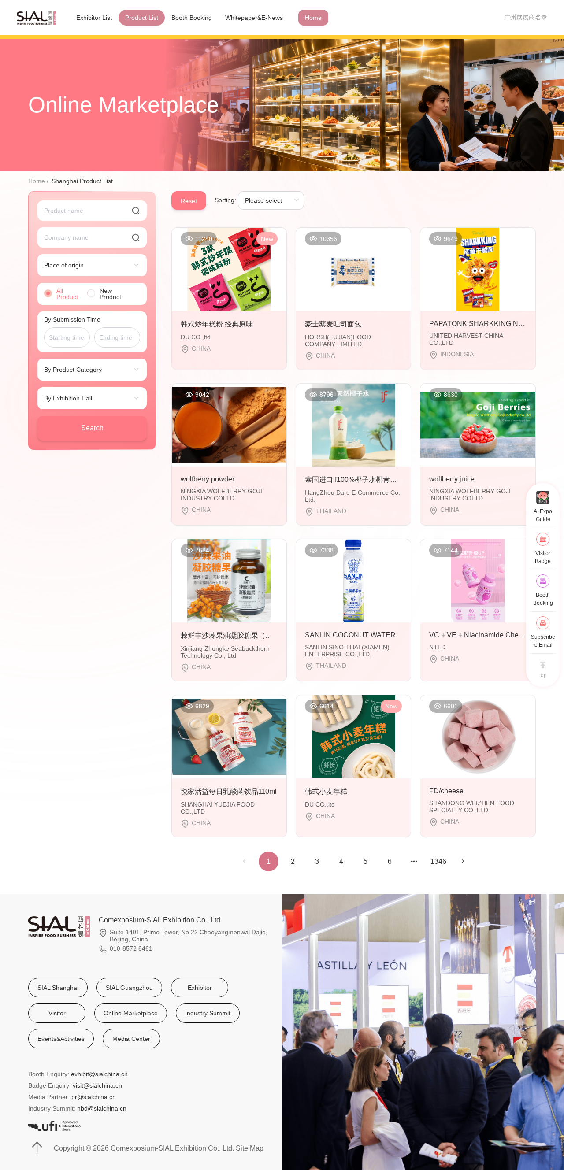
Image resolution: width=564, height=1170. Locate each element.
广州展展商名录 (525, 17)
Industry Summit (207, 1013)
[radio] (63, 294)
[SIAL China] (36, 17)
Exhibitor (200, 987)
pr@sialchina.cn (93, 1096)
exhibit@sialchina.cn (99, 1073)
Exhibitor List (94, 17)
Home (313, 17)
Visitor (57, 1013)
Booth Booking (191, 17)
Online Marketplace (131, 1013)
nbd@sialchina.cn (101, 1108)
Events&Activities (61, 1038)
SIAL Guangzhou (129, 987)
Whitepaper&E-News (254, 17)
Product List (141, 17)
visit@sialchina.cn (97, 1085)
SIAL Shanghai (57, 987)
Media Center (131, 1038)
